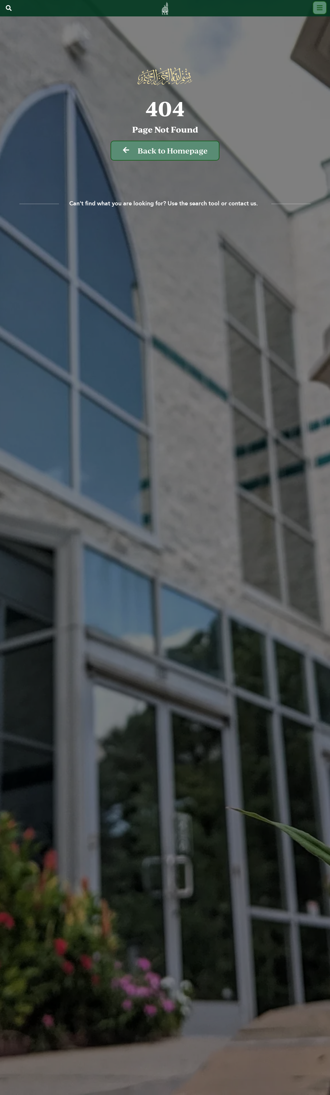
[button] (8, 8)
